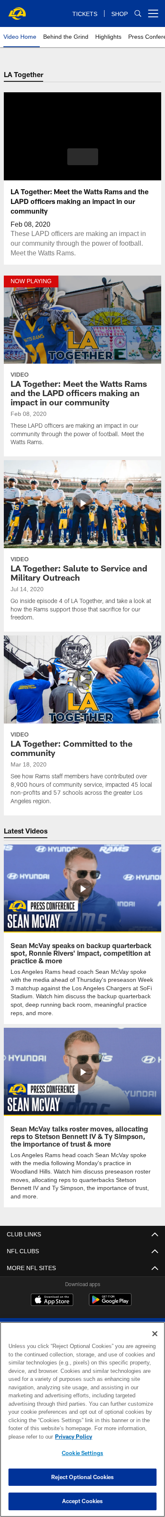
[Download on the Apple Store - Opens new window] (52, 1300)
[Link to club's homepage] (17, 10)
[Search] (138, 13)
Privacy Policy (72, 1436)
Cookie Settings (82, 1453)
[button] (82, 156)
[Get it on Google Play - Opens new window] (110, 1303)
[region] (82, 1419)
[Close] (155, 1333)
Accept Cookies (82, 1501)
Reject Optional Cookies (82, 1477)
